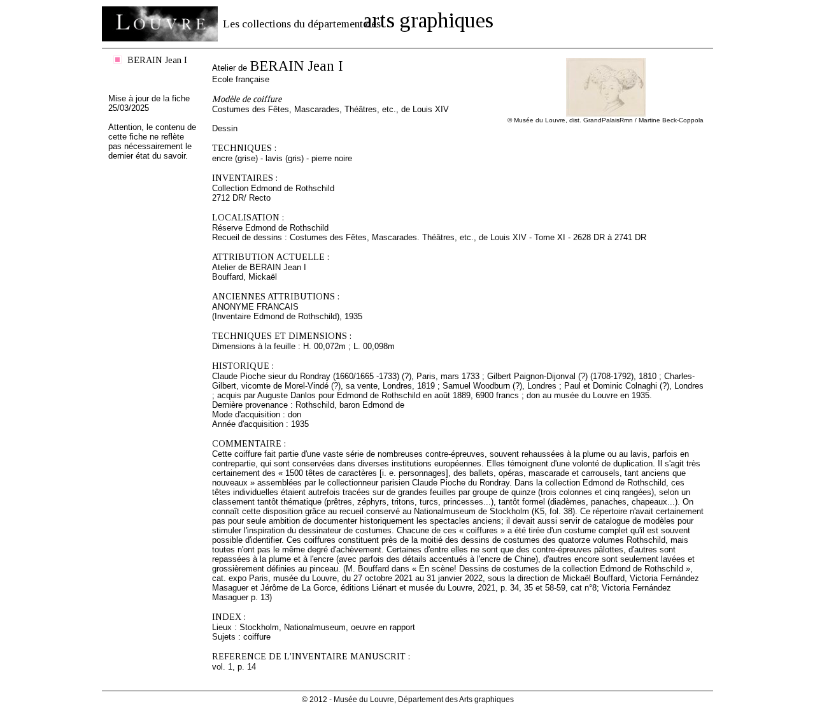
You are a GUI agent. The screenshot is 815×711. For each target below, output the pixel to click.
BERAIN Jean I (157, 60)
